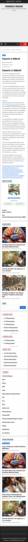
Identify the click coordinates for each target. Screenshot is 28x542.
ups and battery (6, 433)
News (4, 55)
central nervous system (12, 104)
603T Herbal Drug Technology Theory (12, 171)
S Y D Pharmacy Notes (9, 343)
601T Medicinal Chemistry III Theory (12, 169)
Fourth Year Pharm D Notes (10, 362)
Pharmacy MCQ (5, 415)
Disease (4, 383)
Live (25, 44)
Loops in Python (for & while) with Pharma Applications (14, 447)
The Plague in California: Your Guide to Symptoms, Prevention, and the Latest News (12, 294)
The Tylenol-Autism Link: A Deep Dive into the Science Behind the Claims (13, 246)
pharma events (5, 408)
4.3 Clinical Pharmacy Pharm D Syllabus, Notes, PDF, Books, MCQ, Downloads (13, 176)
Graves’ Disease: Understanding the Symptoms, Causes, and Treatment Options (14, 495)
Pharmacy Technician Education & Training (12, 419)
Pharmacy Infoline (14, 6)
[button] (2, 44)
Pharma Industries (6, 411)
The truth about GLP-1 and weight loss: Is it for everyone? (13, 270)
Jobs (3, 397)
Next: (14, 216)
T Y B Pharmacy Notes (9, 324)
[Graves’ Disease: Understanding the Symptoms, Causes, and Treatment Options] (14, 484)
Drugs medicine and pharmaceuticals (11, 394)
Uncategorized (5, 429)
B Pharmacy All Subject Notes (11, 331)
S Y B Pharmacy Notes (9, 321)
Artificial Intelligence (7, 376)
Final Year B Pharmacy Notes (11, 327)
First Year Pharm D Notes (10, 353)
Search (4, 303)
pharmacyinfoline (8, 62)
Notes (3, 404)
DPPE (3, 386)
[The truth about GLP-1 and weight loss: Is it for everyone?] (14, 259)
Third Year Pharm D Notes (10, 359)
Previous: (6, 211)
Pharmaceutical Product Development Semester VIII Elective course (13, 167)
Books (3, 379)
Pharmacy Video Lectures (8, 422)
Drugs (3, 390)
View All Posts (20, 204)
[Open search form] (17, 44)
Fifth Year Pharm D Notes (10, 365)
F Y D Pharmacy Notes (9, 340)
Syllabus (4, 426)
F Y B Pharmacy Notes (9, 318)
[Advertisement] (14, 27)
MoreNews (13, 540)
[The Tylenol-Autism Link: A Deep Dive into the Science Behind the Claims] (14, 235)
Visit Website (8, 204)
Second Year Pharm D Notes (10, 356)
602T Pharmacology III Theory (10, 173)
